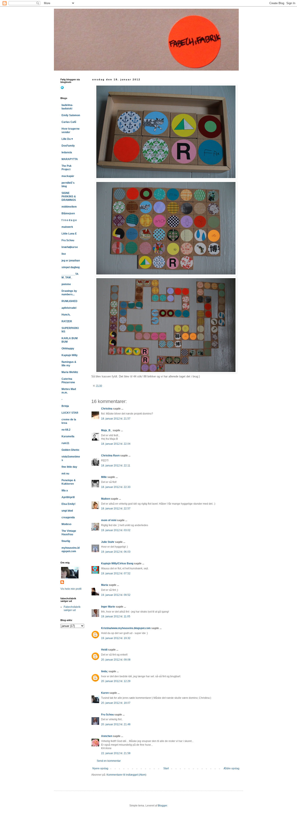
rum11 (65, 443)
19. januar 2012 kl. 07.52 (115, 573)
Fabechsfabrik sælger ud (72, 608)
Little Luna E (69, 233)
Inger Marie (108, 606)
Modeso (66, 524)
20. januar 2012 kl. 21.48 (115, 724)
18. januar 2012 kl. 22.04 (115, 443)
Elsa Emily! (68, 503)
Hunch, (66, 314)
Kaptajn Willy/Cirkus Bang (117, 563)
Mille (104, 477)
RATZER (67, 321)
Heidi (104, 649)
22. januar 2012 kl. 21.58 (115, 753)
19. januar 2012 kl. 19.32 (115, 638)
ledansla (67, 152)
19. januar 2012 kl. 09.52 (115, 594)
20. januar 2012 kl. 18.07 (115, 702)
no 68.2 (66, 429)
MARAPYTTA (70, 159)
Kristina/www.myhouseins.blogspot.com (126, 628)
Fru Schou (107, 714)
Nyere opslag (100, 768)
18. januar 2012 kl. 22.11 (115, 465)
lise (64, 253)
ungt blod (67, 510)
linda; (104, 671)
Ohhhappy (68, 348)
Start (166, 768)
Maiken (105, 498)
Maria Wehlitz (70, 372)
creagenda (68, 517)
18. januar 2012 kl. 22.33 (115, 487)
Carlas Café (69, 122)
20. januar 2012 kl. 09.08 (115, 659)
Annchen (106, 736)
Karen (105, 692)
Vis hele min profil (71, 588)
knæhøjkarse (70, 247)
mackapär (68, 176)
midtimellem (69, 206)
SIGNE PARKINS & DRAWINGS (69, 197)
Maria (104, 584)
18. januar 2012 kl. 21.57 (115, 418)
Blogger (162, 805)
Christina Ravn (110, 455)
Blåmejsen (68, 213)
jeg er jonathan (71, 260)
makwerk (67, 226)
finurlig (66, 541)
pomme (66, 284)
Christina (106, 408)
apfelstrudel (69, 307)
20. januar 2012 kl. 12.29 (115, 681)
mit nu (65, 473)
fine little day (69, 466)
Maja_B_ (106, 430)
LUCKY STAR (70, 412)
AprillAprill (68, 497)
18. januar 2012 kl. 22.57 (115, 508)
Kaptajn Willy (70, 355)
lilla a (65, 490)
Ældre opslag (231, 768)
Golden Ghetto (70, 449)
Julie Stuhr (107, 541)
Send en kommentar (109, 760)
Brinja (65, 406)
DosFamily (68, 145)
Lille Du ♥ (67, 138)
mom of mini (108, 520)
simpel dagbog (71, 267)
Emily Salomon (71, 115)
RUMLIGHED (69, 301)
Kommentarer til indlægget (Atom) (126, 774)
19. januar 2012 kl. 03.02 (115, 530)
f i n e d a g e (69, 220)
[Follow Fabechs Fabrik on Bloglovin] (62, 88)
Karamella (68, 436)
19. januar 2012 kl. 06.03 (115, 551)
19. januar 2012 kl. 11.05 (115, 616)
